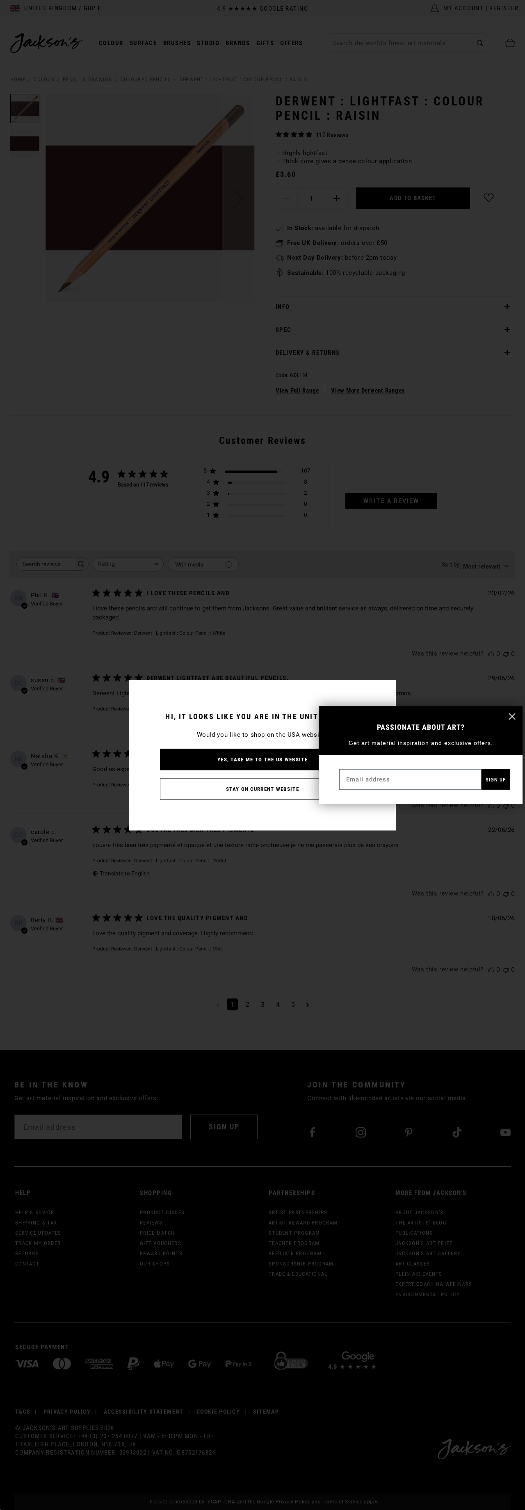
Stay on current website (262, 789)
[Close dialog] (512, 716)
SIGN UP (496, 780)
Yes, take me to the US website (262, 759)
